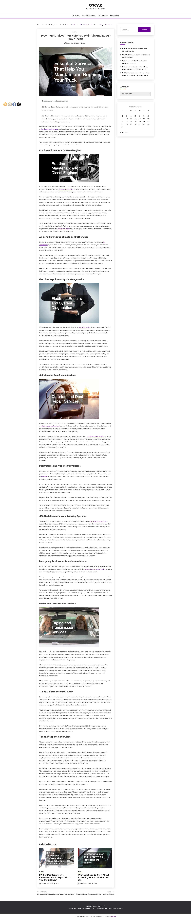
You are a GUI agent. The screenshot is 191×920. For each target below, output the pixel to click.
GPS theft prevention (98, 521)
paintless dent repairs (95, 436)
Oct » (126, 132)
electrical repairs (84, 327)
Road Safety (114, 15)
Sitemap (113, 916)
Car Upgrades (103, 15)
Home (75, 32)
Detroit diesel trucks (66, 189)
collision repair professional (50, 426)
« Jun (122, 132)
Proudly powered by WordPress (80, 908)
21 (144, 122)
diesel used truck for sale (49, 129)
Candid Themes (117, 908)
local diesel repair (64, 229)
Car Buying (75, 15)
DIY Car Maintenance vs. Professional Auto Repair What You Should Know (54, 877)
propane (44, 476)
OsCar (95, 5)
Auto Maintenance (88, 15)
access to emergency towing (95, 569)
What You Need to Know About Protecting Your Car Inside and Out (93, 877)
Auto (83, 43)
